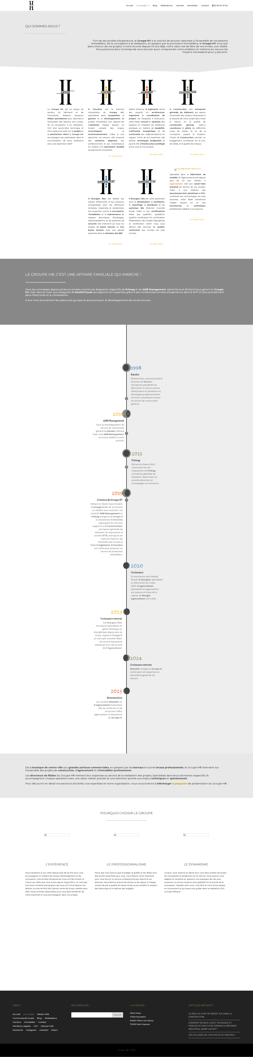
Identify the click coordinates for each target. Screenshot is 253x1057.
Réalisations (167, 6)
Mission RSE (43, 1014)
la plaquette (179, 783)
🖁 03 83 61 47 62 (220, 6)
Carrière (180, 6)
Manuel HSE (47, 1026)
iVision (54, 1030)
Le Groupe (142, 6)
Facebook (18, 1030)
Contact (205, 6)
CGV (36, 1026)
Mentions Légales (22, 1026)
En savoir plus (115, 156)
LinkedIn (43, 1030)
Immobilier (192, 6)
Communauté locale (23, 1018)
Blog (155, 6)
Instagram (31, 1030)
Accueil (129, 6)
